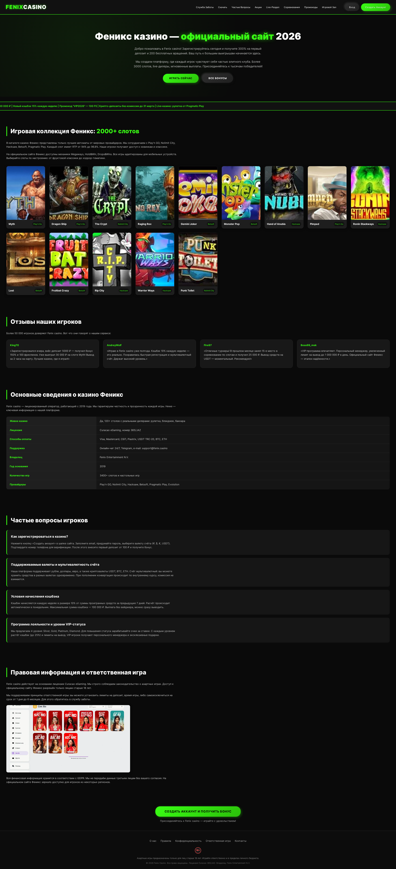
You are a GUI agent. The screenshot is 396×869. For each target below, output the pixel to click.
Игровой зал (329, 7)
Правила (166, 840)
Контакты (240, 840)
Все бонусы (218, 78)
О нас (153, 840)
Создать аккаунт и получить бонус (198, 811)
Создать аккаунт (375, 7)
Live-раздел (272, 7)
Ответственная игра (218, 840)
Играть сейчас (180, 78)
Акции (258, 7)
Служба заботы (205, 7)
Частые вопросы (241, 7)
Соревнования (292, 7)
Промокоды (311, 7)
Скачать (222, 7)
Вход (352, 7)
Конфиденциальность (188, 840)
